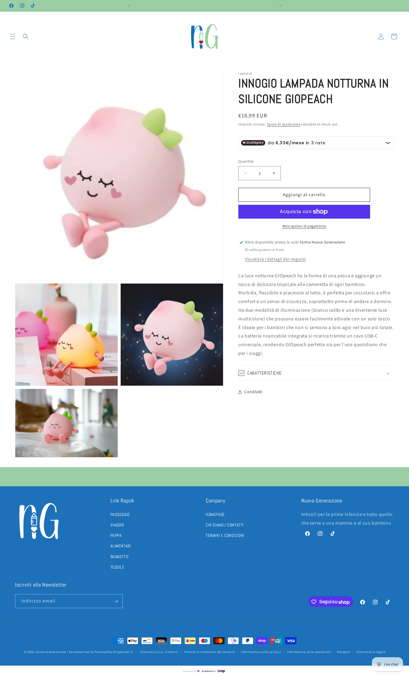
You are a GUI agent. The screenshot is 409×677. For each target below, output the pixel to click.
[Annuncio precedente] (128, 5)
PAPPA (116, 535)
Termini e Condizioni (225, 535)
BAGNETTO (119, 556)
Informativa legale (371, 652)
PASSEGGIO (120, 514)
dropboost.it (209, 671)
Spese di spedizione (283, 124)
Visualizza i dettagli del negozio (275, 259)
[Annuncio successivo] (280, 5)
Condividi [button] (253, 391)
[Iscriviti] (115, 601)
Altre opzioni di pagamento (304, 226)
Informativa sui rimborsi (159, 652)
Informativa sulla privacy (261, 652)
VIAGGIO (117, 525)
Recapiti (343, 652)
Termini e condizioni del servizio (209, 652)
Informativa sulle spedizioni (309, 652)
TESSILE (117, 567)
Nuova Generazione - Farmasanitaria (65, 652)
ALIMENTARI (120, 546)
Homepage (215, 514)
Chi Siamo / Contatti (225, 525)
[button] (12, 36)
